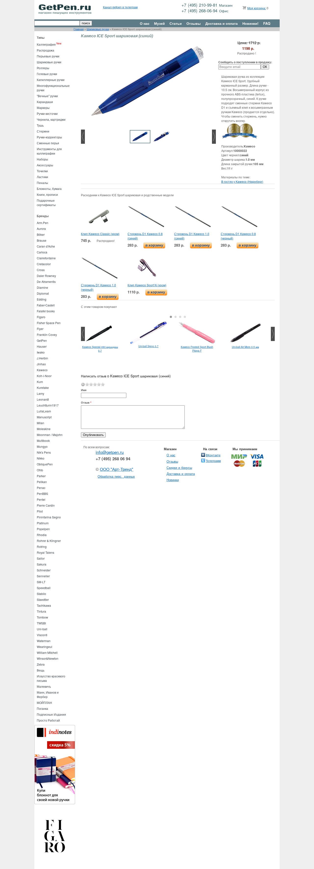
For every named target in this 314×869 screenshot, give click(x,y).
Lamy (40, 393)
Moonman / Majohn (50, 435)
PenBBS (42, 493)
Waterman (44, 641)
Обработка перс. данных (116, 476)
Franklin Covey (47, 334)
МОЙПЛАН (44, 702)
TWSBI (41, 623)
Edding (41, 299)
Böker (41, 234)
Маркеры (43, 107)
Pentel (41, 499)
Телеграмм (213, 461)
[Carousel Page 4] (185, 317)
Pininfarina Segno (49, 517)
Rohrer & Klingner (49, 541)
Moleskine (44, 429)
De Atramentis (46, 281)
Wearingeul (44, 647)
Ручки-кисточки (47, 113)
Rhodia (42, 535)
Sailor (41, 558)
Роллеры (43, 68)
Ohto (40, 470)
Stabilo (41, 594)
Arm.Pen (42, 223)
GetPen (42, 340)
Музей (159, 23)
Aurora (41, 228)
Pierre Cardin (46, 505)
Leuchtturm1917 (48, 405)
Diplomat (43, 293)
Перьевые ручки (48, 56)
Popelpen (43, 529)
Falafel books (46, 311)
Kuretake (43, 387)
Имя (83, 390)
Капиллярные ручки (51, 80)
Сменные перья (48, 143)
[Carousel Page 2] (175, 317)
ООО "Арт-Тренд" (116, 469)
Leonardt (43, 399)
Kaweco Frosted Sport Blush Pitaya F (197, 348)
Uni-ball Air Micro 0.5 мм (245, 347)
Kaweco (42, 370)
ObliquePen (45, 464)
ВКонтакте (213, 455)
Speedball (44, 588)
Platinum (43, 523)
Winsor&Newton (47, 658)
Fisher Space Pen (49, 323)
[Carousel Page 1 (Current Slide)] (171, 317)
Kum (40, 382)
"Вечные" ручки (47, 96)
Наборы (42, 159)
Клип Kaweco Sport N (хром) (147, 285)
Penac (41, 488)
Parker (41, 476)
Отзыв (86, 402)
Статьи (176, 23)
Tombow (42, 617)
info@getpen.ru (110, 452)
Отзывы (193, 23)
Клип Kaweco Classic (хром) (100, 234)
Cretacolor (44, 264)
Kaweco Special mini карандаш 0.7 (100, 348)
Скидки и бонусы (179, 467)
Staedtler (43, 599)
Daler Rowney (46, 276)
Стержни (43, 131)
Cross (41, 270)
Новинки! (250, 23)
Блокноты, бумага (49, 188)
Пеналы (42, 183)
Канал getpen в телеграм (120, 7)
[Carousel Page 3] (180, 317)
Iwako (41, 352)
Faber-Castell (46, 305)
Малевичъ (44, 686)
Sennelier (43, 576)
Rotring (42, 546)
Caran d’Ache (46, 246)
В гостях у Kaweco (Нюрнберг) (242, 181)
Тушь (40, 125)
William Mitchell (47, 652)
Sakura (41, 564)
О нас (144, 23)
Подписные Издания (51, 714)
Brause (41, 240)
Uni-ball (42, 629)
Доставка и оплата (221, 23)
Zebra (41, 664)
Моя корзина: (256, 8)
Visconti (42, 635)
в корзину (154, 245)
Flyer (40, 329)
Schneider (44, 570)
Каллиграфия (46, 44)
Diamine (42, 287)
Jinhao (41, 364)
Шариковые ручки (98, 29)
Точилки (42, 171)
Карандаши (45, 102)
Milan (40, 423)
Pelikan (42, 482)
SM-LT (41, 582)
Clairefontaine (46, 258)
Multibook (43, 440)
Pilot (40, 511)
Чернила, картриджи (51, 119)
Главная (79, 29)
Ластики (42, 177)
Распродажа (45, 50)
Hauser (42, 346)
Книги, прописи (47, 194)
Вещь (40, 670)
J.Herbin (42, 358)
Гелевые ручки (47, 74)
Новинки (173, 479)
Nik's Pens (44, 452)
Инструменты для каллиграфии (49, 151)
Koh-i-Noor (44, 376)
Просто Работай (48, 720)
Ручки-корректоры (49, 137)
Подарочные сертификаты (46, 202)
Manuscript (44, 417)
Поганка (42, 708)
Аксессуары (45, 165)
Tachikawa (44, 605)
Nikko (40, 458)
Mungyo (42, 446)
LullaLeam (44, 411)
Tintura (41, 611)
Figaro (41, 317)
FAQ (266, 23)
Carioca (42, 252)
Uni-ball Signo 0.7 (148, 346)
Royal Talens (45, 552)
